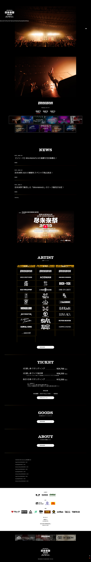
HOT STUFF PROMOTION (45, 523)
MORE (16, 162)
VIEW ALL (17, 197)
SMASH (45, 519)
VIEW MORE (42, 347)
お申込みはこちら (44, 397)
